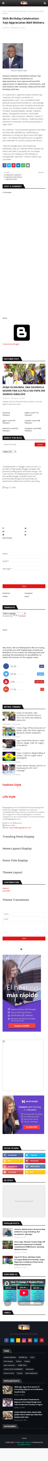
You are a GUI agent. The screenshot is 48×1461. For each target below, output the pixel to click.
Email (27, 596)
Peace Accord (9, 1373)
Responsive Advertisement (24, 1201)
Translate (22, 616)
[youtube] (13, 1172)
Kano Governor (9, 1365)
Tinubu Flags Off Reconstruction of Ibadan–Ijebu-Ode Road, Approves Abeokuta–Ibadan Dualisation (30, 730)
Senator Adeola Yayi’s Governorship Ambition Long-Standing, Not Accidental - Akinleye (29, 1231)
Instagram (29, 593)
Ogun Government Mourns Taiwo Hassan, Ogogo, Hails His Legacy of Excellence (30, 743)
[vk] (35, 1166)
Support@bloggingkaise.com (20, 827)
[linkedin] (36, 1340)
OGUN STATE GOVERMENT (13, 1369)
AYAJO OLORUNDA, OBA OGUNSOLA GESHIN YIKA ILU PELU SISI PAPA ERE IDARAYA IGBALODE (24, 391)
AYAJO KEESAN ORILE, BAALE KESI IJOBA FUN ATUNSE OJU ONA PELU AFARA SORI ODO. (28, 1414)
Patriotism (29, 1369)
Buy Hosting (7, 538)
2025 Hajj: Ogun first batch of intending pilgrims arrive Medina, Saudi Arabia (28, 1389)
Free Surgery (8, 1361)
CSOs (32, 1357)
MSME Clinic (22, 1365)
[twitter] (35, 1155)
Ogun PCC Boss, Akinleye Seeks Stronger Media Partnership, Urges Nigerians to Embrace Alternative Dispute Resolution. (29, 1261)
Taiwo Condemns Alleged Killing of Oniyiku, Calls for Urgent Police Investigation (30, 755)
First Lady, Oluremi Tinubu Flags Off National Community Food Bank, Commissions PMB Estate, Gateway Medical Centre (29, 1246)
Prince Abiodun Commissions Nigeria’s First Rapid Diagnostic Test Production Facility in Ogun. (28, 1402)
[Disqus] (24, 284)
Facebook (6, 593)
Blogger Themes (25, 1442)
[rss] (13, 1161)
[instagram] (13, 1166)
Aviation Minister (10, 1357)
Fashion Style (12, 785)
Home (5, 11)
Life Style (9, 796)
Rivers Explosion (31, 1373)
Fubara (18, 1361)
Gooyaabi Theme (24, 1444)
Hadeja (27, 1361)
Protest (19, 1373)
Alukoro (7, 28)
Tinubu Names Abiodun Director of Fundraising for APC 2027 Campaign (30, 768)
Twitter (5, 596)
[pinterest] (35, 1161)
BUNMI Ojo (23, 1357)
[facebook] (13, 1155)
